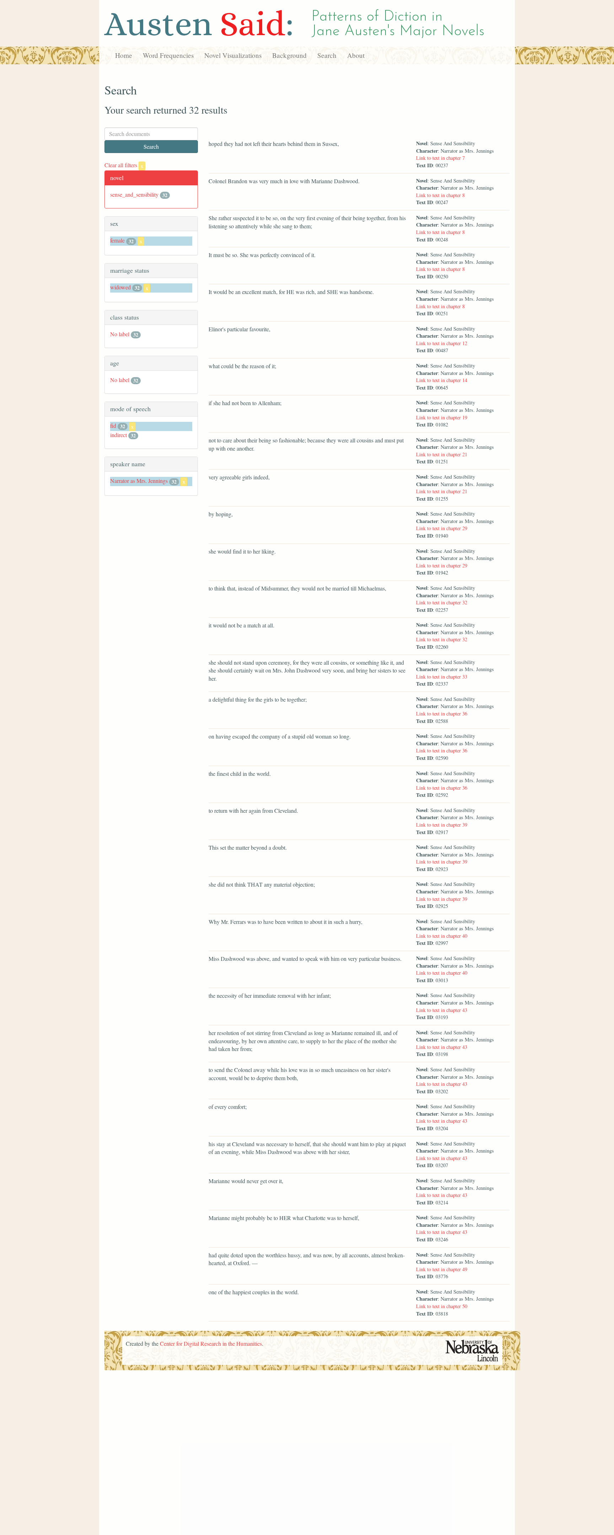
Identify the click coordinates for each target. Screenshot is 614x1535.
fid (113, 425)
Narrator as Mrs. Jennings (139, 480)
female (117, 240)
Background (289, 55)
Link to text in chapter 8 (440, 195)
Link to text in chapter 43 (441, 1010)
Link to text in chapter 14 (441, 380)
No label (119, 334)
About (356, 55)
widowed (120, 287)
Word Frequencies (168, 55)
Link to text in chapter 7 (440, 157)
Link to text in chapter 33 (441, 676)
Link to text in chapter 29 (441, 528)
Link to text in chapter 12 (441, 343)
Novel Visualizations (233, 55)
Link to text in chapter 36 (441, 713)
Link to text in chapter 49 (441, 1269)
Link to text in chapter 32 (441, 602)
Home (123, 55)
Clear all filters (123, 165)
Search (326, 55)
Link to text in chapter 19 (441, 417)
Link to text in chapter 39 (441, 824)
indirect (118, 435)
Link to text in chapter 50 (441, 1306)
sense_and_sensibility (134, 194)
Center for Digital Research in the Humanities (211, 1343)
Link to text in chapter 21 (441, 454)
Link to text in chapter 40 (441, 935)
